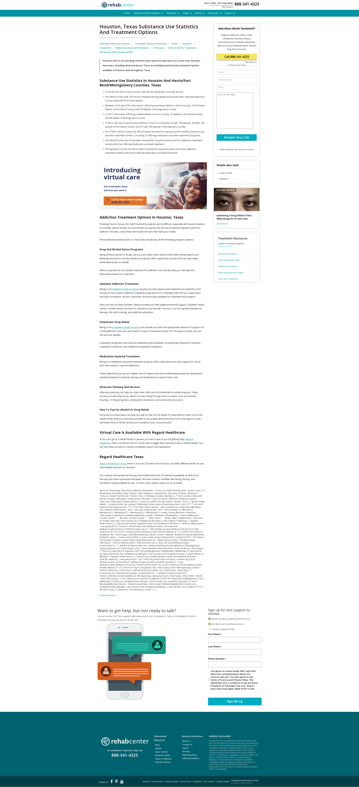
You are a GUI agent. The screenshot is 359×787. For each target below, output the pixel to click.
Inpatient (187, 43)
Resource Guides (162, 755)
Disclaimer (197, 781)
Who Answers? (227, 7)
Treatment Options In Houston (151, 43)
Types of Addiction (163, 758)
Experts (158, 748)
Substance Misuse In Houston (115, 43)
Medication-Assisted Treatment (132, 47)
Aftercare (159, 47)
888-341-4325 (246, 4)
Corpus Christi (225, 173)
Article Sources (108, 595)
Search (185, 748)
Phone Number (217, 658)
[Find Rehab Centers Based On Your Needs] (125, 740)
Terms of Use (185, 781)
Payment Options (163, 762)
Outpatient (105, 47)
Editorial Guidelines (190, 758)
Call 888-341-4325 (236, 57)
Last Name (215, 646)
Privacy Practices (171, 781)
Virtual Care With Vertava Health (116, 52)
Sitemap (186, 751)
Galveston (224, 178)
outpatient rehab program (126, 327)
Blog (157, 744)
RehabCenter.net (247, 780)
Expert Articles (161, 751)
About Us (186, 741)
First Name (215, 634)
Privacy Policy (157, 781)
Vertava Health (223, 781)
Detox (174, 43)
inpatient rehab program (125, 289)
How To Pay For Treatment (182, 47)
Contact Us (187, 744)
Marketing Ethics (189, 755)
